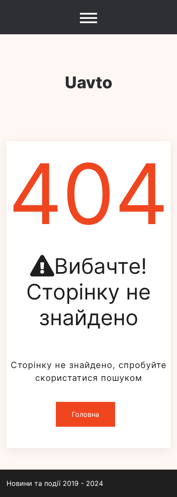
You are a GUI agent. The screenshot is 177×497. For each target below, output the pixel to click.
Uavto (89, 82)
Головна (85, 414)
